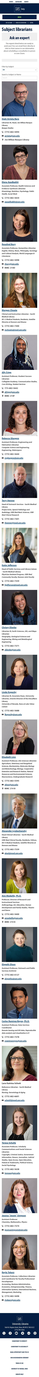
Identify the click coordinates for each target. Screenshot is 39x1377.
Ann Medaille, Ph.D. (11, 896)
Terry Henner (8, 501)
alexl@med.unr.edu (14, 853)
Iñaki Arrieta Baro (10, 119)
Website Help (19, 1374)
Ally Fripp (6, 372)
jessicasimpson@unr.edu (16, 1230)
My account (9, 23)
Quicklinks (18, 2)
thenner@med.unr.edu (15, 523)
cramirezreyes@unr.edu (15, 1041)
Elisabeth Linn (9, 757)
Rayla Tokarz (8, 1272)
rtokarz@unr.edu (12, 1300)
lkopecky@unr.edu (13, 715)
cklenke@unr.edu (12, 650)
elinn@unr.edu (11, 785)
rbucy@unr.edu (12, 264)
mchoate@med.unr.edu (15, 330)
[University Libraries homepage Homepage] (19, 1319)
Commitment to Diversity (19, 1341)
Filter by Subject (8, 67)
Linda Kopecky (9, 692)
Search (26, 2)
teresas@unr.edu (12, 1173)
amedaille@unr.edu (14, 918)
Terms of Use (19, 1363)
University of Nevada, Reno (19, 1369)
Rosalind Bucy (9, 244)
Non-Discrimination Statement (19, 1358)
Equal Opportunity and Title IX (19, 1352)
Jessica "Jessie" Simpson (14, 1216)
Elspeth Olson (9, 964)
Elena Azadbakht (10, 182)
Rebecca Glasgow (10, 438)
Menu (19, 17)
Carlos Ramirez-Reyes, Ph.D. (15, 1021)
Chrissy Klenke (9, 627)
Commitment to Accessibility (19, 1347)
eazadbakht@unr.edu (14, 202)
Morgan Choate (9, 310)
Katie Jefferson (9, 565)
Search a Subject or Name (11, 75)
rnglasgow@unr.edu (14, 458)
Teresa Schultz (9, 1143)
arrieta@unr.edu (12, 136)
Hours (11, 2)
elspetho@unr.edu (13, 979)
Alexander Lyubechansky (14, 831)
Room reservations (21, 23)
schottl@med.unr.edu (14, 1100)
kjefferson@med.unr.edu (16, 585)
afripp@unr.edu (12, 392)
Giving (31, 23)
